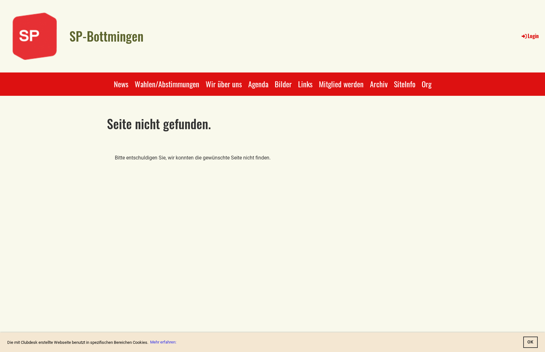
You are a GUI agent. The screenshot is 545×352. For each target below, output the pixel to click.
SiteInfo (404, 83)
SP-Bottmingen (106, 36)
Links (305, 83)
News (121, 83)
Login (533, 36)
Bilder (283, 83)
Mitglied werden (341, 83)
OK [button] (530, 342)
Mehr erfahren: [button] (163, 342)
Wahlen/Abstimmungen (167, 83)
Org (426, 83)
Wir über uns (224, 83)
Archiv (379, 83)
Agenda (258, 83)
